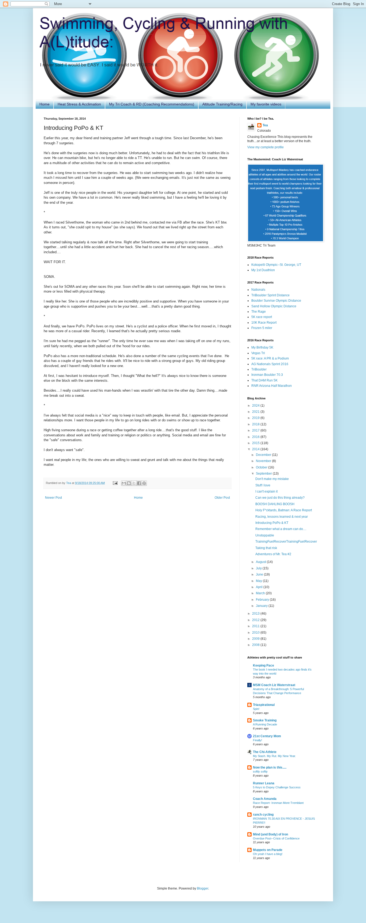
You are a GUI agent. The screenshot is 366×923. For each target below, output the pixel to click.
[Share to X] (134, 483)
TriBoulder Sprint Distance (270, 295)
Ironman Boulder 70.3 (267, 375)
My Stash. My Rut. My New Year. (274, 756)
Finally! (257, 740)
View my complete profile (265, 147)
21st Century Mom (267, 736)
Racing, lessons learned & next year (281, 517)
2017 (256, 430)
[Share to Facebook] (139, 483)
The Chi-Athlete (265, 752)
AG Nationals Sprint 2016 (269, 364)
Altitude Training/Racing (222, 104)
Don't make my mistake (272, 479)
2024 (256, 405)
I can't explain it (266, 491)
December (264, 455)
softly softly (260, 771)
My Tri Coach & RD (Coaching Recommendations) (151, 104)
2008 (256, 645)
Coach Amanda (265, 799)
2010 (256, 632)
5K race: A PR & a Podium (270, 358)
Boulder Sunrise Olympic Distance (276, 300)
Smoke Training (265, 720)
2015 (256, 443)
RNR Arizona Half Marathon (271, 386)
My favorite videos (266, 104)
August (261, 562)
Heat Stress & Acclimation (79, 104)
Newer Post (53, 498)
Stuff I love (262, 485)
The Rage (258, 311)
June (260, 574)
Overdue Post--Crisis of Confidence (276, 838)
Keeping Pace (263, 665)
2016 (256, 437)
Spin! (256, 708)
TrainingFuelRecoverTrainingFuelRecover (286, 541)
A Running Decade (265, 724)
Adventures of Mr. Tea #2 (273, 554)
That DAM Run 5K (264, 380)
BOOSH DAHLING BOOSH (274, 504)
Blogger (202, 888)
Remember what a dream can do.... (280, 529)
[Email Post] (114, 483)
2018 (256, 424)
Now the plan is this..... (269, 767)
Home (44, 104)
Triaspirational (264, 705)
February (263, 600)
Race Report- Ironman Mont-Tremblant (278, 802)
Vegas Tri (258, 353)
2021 (256, 412)
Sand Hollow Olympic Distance (273, 306)
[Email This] (123, 483)
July (259, 568)
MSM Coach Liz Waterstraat (274, 685)
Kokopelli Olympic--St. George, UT (276, 265)
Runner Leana (263, 783)
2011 (256, 626)
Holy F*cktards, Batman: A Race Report (283, 510)
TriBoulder (259, 369)
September (264, 473)
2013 (256, 613)
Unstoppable (264, 535)
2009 (256, 639)
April (259, 587)
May (259, 581)
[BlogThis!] (129, 483)
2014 (256, 449)
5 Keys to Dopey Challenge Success (277, 787)
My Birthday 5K (262, 347)
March (261, 593)
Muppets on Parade (267, 850)
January (262, 606)
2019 (256, 418)
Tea (265, 125)
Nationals (258, 290)
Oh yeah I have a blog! (267, 854)
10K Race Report (264, 322)
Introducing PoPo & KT (271, 523)
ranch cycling (263, 814)
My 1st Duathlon (263, 270)
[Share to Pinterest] (144, 483)
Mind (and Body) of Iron (270, 834)
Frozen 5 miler (261, 328)
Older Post (222, 498)
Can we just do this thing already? (280, 498)
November (264, 461)
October (262, 467)
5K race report (261, 317)
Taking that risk (266, 548)
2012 (256, 620)
